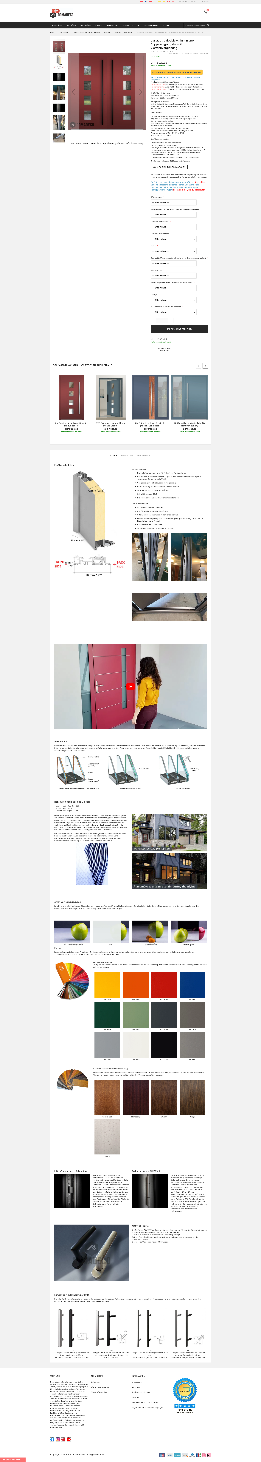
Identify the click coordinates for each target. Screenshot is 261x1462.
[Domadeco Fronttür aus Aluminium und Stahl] (61, 13)
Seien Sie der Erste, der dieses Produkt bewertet (188, 53)
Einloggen (95, 1382)
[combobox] (197, 25)
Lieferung (136, 1397)
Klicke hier (200, 182)
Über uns (136, 1387)
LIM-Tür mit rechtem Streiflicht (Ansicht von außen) (150, 424)
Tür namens (158, 84)
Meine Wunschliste (99, 1392)
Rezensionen (127, 455)
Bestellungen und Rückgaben (145, 1402)
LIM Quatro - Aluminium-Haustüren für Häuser (71, 424)
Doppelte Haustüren (123, 32)
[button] (73, 92)
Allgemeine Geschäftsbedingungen (148, 1407)
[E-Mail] (152, 358)
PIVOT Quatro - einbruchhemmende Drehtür (111, 424)
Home (52, 32)
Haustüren (64, 32)
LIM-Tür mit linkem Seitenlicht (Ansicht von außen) (190, 424)
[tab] (113, 455)
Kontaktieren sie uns (141, 1392)
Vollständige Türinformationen (169, 167)
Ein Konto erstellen (187, 2)
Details (113, 455)
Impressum (137, 1382)
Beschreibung (144, 455)
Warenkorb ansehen (100, 1387)
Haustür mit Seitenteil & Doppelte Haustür (92, 32)
